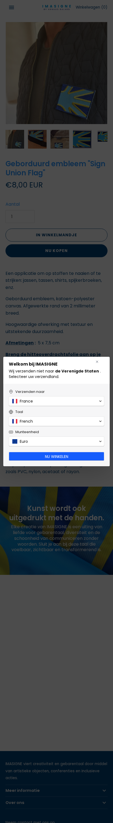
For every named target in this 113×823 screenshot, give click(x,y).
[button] (56, 401)
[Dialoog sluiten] (97, 362)
